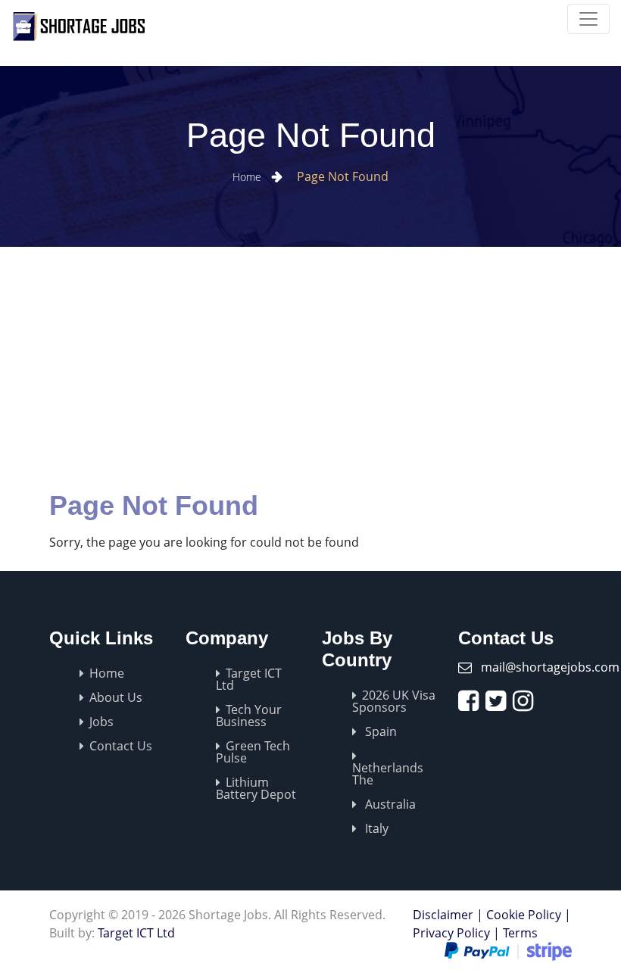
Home (248, 177)
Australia (389, 804)
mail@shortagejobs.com (550, 667)
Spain (379, 731)
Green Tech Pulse (253, 751)
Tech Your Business (249, 715)
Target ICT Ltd (249, 679)
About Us (115, 697)
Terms (520, 933)
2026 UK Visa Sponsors (393, 701)
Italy (375, 828)
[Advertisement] (310, 360)
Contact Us (120, 745)
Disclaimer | (448, 914)
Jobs (101, 721)
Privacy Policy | (456, 933)
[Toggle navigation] (588, 19)
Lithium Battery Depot (256, 788)
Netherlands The (387, 773)
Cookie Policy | (528, 914)
